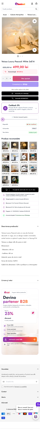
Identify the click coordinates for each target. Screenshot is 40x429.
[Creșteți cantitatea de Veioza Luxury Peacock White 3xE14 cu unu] (10, 78)
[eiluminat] (20, 3)
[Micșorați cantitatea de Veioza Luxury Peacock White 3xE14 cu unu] (3, 78)
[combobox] (20, 9)
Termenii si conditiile (21, 387)
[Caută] (36, 9)
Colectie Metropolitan (17, 15)
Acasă (5, 15)
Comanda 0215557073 (21, 98)
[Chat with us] (36, 417)
